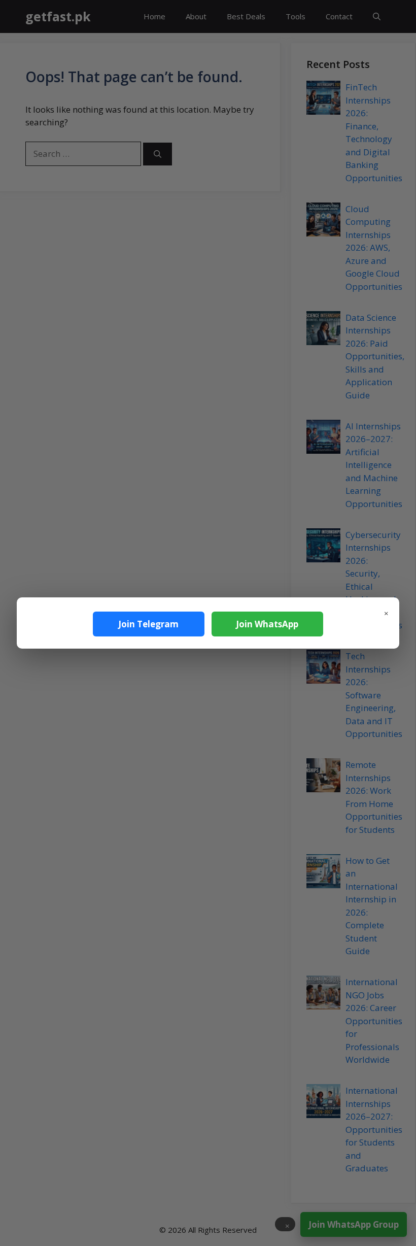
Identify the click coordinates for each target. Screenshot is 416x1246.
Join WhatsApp (267, 624)
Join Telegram (148, 624)
